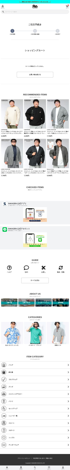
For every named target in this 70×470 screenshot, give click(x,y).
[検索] (3, 12)
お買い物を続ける (35, 74)
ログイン (2, 8)
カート (67, 8)
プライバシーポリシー (24, 458)
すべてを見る (35, 280)
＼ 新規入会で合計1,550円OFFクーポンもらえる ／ (35, 1)
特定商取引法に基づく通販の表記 (42, 458)
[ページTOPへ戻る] (67, 466)
